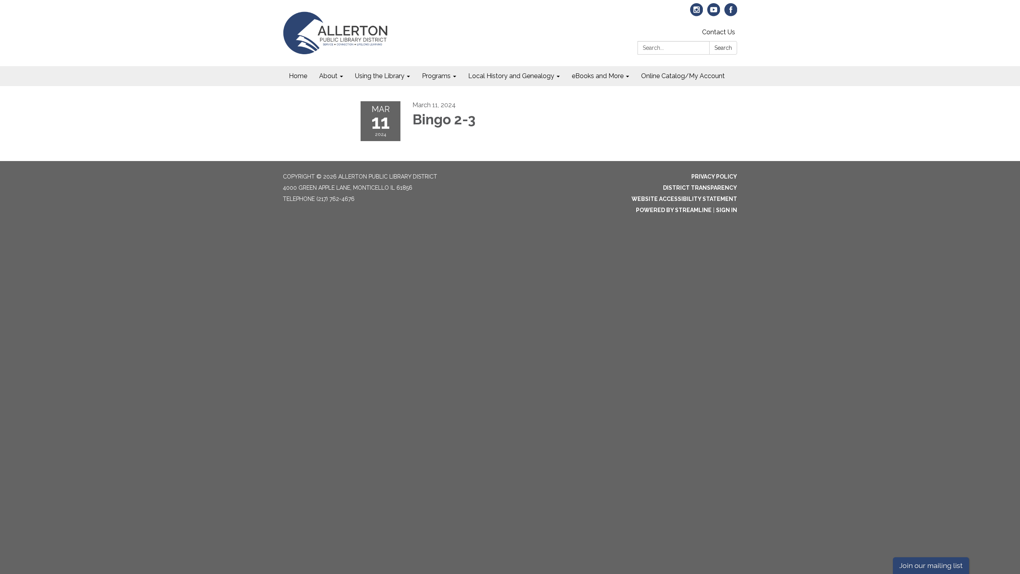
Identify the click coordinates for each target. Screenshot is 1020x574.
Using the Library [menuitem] (379, 76)
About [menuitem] (328, 76)
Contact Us (718, 32)
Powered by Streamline (674, 210)
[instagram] (696, 13)
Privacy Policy (714, 176)
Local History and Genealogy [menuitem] (511, 76)
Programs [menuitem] (436, 76)
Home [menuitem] (298, 76)
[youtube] (713, 13)
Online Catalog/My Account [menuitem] (683, 76)
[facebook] (731, 13)
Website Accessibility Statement (684, 199)
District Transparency (700, 188)
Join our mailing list (931, 565)
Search (723, 48)
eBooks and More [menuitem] (598, 76)
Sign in (726, 210)
